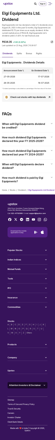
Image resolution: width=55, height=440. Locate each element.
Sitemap (11, 400)
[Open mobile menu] (50, 4)
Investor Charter (14, 417)
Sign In (43, 4)
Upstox (27, 430)
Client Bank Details (15, 422)
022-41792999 (17, 213)
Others (29, 333)
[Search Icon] (36, 4)
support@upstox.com (37, 213)
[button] (7, 53)
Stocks (12, 190)
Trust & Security (14, 409)
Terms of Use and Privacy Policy (21, 404)
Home (4, 190)
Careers (11, 413)
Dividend (22, 190)
